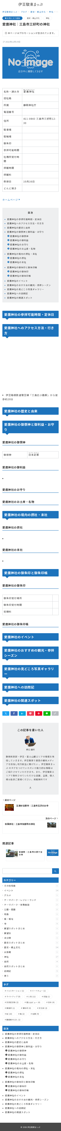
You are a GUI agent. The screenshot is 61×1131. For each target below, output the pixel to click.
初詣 (47, 996)
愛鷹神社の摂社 (18, 258)
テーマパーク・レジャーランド (31, 899)
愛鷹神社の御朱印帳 (20, 275)
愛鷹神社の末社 (18, 262)
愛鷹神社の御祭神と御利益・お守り (25, 231)
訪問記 (31, 971)
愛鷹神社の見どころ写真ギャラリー (25, 289)
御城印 (10, 1008)
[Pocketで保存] (30, 713)
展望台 (31, 933)
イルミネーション (15, 991)
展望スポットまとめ (31, 928)
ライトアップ (13, 996)
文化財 (43, 1008)
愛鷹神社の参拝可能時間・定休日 (24, 219)
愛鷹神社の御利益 (19, 240)
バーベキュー (39, 991)
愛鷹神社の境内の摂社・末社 (22, 253)
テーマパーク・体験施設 (31, 904)
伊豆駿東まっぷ (33, 1127)
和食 (31, 914)
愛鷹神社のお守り (19, 244)
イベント (31, 890)
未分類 (31, 937)
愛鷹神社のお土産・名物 (23, 248)
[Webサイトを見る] (30, 787)
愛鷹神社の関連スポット (20, 297)
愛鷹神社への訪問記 (17, 293)
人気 (32, 996)
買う (31, 975)
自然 (31, 961)
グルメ (31, 895)
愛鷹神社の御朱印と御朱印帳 (22, 267)
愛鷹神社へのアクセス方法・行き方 (25, 223)
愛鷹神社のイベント (17, 280)
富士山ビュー (33, 1002)
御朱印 (27, 1008)
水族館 (31, 952)
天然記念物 (12, 1002)
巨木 (51, 1002)
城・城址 (31, 918)
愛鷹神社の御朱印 (19, 271)
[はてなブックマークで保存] (22, 713)
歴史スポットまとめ (31, 942)
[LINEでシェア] (46, 713)
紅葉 (35, 1014)
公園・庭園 (31, 909)
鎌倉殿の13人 (13, 1019)
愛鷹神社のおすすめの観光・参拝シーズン (29, 285)
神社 (47, 18)
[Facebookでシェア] (14, 713)
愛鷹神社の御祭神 (19, 236)
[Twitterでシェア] (5, 713)
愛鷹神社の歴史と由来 (18, 227)
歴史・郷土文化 (33, 18)
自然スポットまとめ (31, 966)
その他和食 (31, 885)
